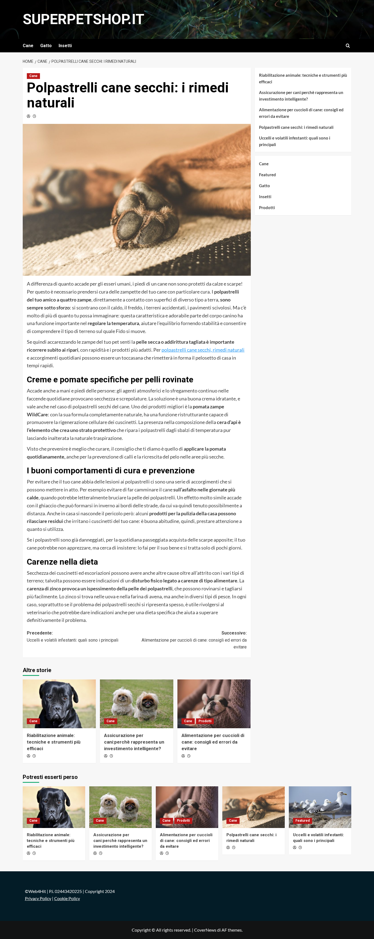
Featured (267, 174)
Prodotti (204, 721)
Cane (28, 45)
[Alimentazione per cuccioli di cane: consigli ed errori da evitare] (214, 703)
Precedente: (72, 636)
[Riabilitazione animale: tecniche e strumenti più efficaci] (59, 703)
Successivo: (194, 640)
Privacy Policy (38, 898)
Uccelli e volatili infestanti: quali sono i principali (294, 141)
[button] (347, 45)
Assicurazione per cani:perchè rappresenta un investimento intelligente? (134, 742)
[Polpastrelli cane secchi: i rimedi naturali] (253, 807)
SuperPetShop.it (83, 19)
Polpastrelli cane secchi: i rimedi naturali (296, 127)
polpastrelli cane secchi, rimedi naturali (203, 350)
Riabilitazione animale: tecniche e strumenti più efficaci (53, 742)
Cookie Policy (67, 898)
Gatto (46, 45)
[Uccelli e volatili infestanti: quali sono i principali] (320, 807)
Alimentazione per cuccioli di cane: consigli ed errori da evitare (213, 742)
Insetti (65, 45)
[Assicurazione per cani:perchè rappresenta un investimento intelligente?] (136, 703)
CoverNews (205, 929)
